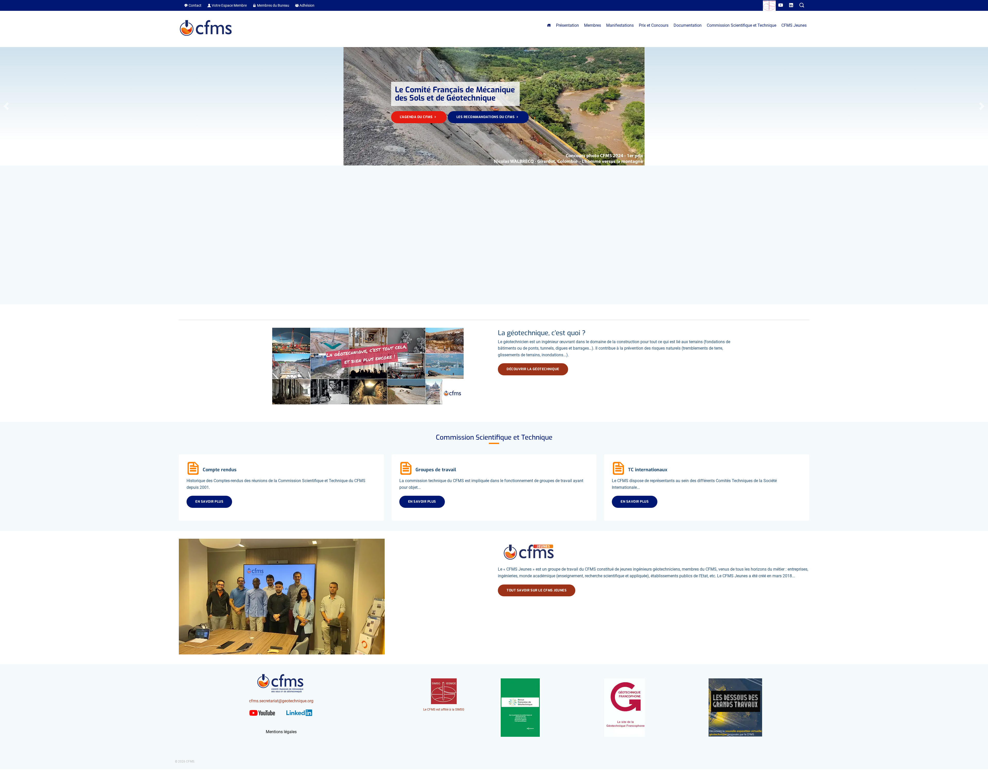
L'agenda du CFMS (417, 117)
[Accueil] (206, 38)
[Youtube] (781, 5)
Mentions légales (281, 731)
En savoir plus (209, 501)
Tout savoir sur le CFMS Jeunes (537, 590)
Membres (592, 25)
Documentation (688, 25)
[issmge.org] (769, 6)
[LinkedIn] (299, 717)
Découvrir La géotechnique (533, 369)
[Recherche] (801, 5)
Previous (6, 106)
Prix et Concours (653, 25)
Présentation (567, 25)
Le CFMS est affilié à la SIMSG (443, 709)
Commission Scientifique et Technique (741, 25)
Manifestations (620, 25)
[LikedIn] (791, 5)
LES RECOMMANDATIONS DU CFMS (486, 117)
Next (981, 106)
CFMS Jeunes (794, 25)
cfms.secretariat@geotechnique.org (281, 700)
